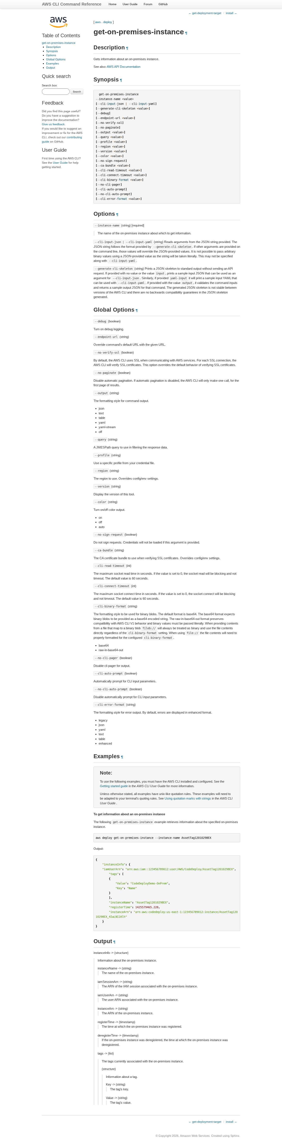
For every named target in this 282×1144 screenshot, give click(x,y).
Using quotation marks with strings (188, 798)
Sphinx (234, 1135)
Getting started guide (114, 786)
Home (112, 4)
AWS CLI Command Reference (71, 4)
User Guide (130, 4)
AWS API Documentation (123, 66)
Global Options (55, 59)
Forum (148, 4)
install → (231, 13)
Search (77, 91)
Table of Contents (61, 35)
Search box (49, 85)
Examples (52, 63)
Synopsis (52, 51)
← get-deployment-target (204, 13)
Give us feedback (53, 124)
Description (53, 47)
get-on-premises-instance (58, 42)
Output (50, 67)
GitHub (163, 4)
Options (51, 55)
